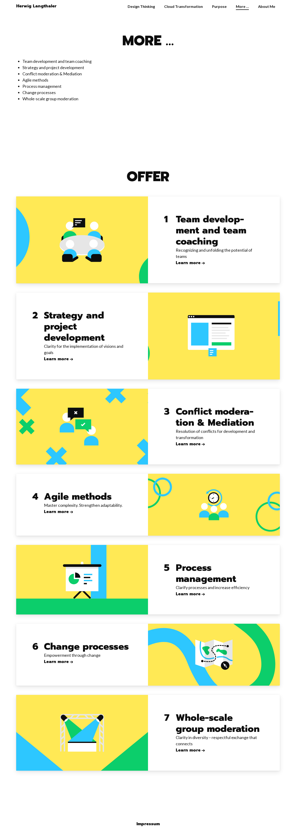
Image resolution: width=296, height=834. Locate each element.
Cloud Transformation (183, 6)
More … (242, 6)
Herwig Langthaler (36, 6)
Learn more (188, 263)
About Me (266, 6)
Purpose (219, 6)
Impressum (148, 824)
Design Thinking (141, 6)
